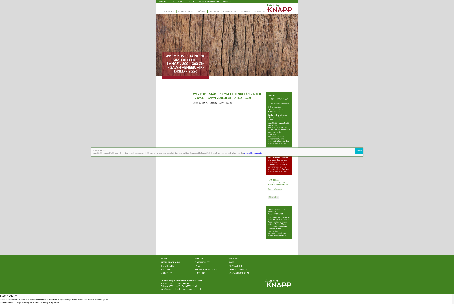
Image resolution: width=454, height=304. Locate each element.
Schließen (359, 150)
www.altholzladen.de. (253, 153)
